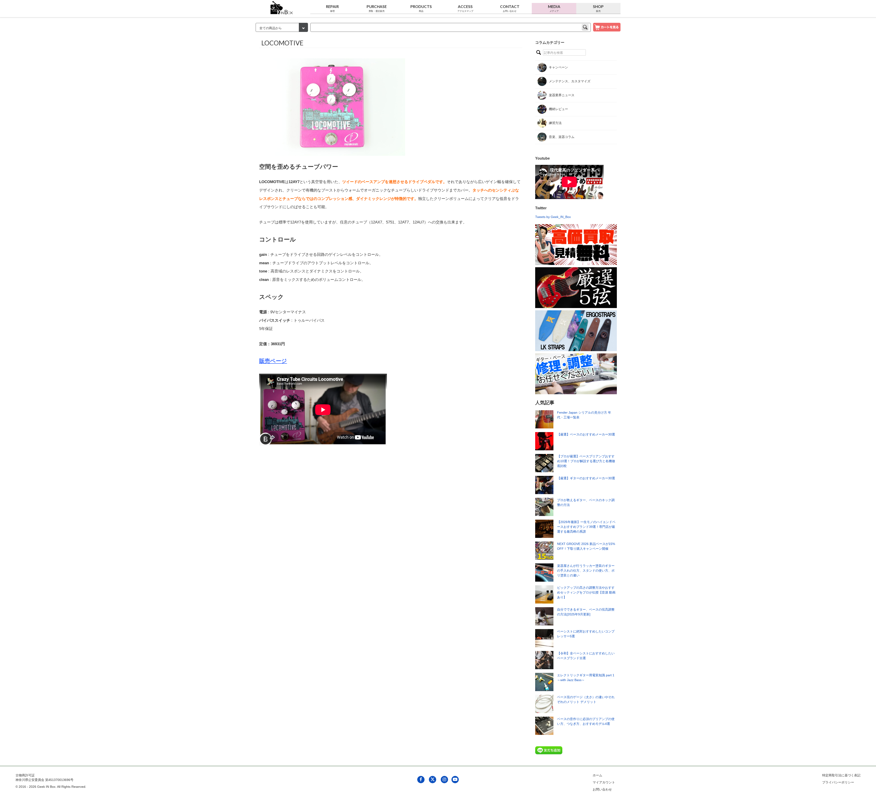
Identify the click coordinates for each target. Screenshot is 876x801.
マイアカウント (604, 782)
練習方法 (555, 123)
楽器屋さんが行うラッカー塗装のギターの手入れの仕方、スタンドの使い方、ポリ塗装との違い (586, 570)
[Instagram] (444, 779)
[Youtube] (455, 779)
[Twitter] (432, 779)
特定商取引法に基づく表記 (841, 775)
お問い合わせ (602, 789)
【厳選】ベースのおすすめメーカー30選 (586, 434)
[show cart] (606, 27)
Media (554, 8)
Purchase (377, 8)
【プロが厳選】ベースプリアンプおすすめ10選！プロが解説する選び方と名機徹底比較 (586, 461)
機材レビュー (558, 109)
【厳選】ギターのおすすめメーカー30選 (586, 478)
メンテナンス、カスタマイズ (569, 81)
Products (421, 8)
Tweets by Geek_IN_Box (553, 217)
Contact (509, 8)
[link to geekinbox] (281, 6)
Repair (332, 8)
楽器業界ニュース (561, 95)
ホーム (597, 775)
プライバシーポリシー (838, 782)
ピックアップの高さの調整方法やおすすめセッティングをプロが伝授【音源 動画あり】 (586, 592)
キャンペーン (558, 67)
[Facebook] (421, 779)
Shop (598, 8)
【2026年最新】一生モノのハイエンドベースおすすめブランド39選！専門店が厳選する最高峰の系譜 (586, 526)
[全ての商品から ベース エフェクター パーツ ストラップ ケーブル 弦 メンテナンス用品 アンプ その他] (282, 28)
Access (465, 8)
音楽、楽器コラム (561, 137)
